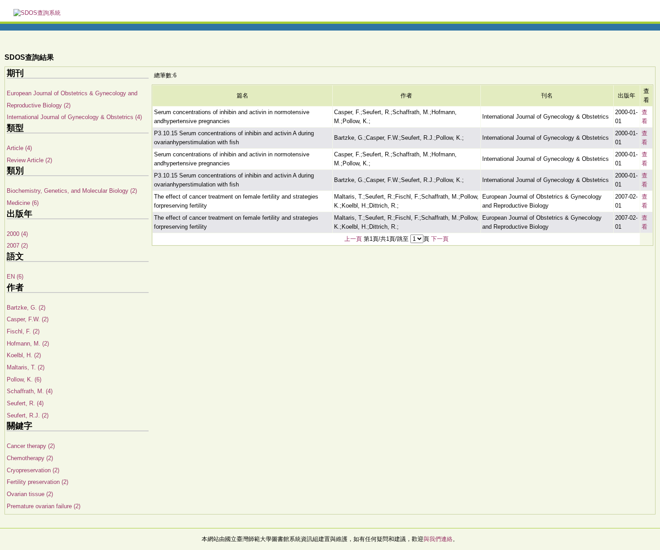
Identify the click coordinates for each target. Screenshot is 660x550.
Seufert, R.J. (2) (27, 415)
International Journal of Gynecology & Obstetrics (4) (74, 117)
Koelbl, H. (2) (24, 355)
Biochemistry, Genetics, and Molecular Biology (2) (72, 190)
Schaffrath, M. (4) (30, 391)
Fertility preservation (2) (37, 482)
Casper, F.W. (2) (27, 319)
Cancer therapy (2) (31, 446)
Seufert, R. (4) (25, 403)
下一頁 (440, 238)
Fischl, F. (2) (23, 331)
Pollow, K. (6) (24, 379)
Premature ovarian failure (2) (43, 506)
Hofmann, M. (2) (28, 343)
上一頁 (353, 238)
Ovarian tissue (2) (30, 494)
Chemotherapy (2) (30, 458)
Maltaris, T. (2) (25, 367)
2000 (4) (17, 234)
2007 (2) (17, 245)
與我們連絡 (438, 539)
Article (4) (19, 148)
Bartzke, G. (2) (26, 307)
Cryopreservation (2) (33, 470)
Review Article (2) (29, 160)
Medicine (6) (23, 203)
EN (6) (15, 276)
